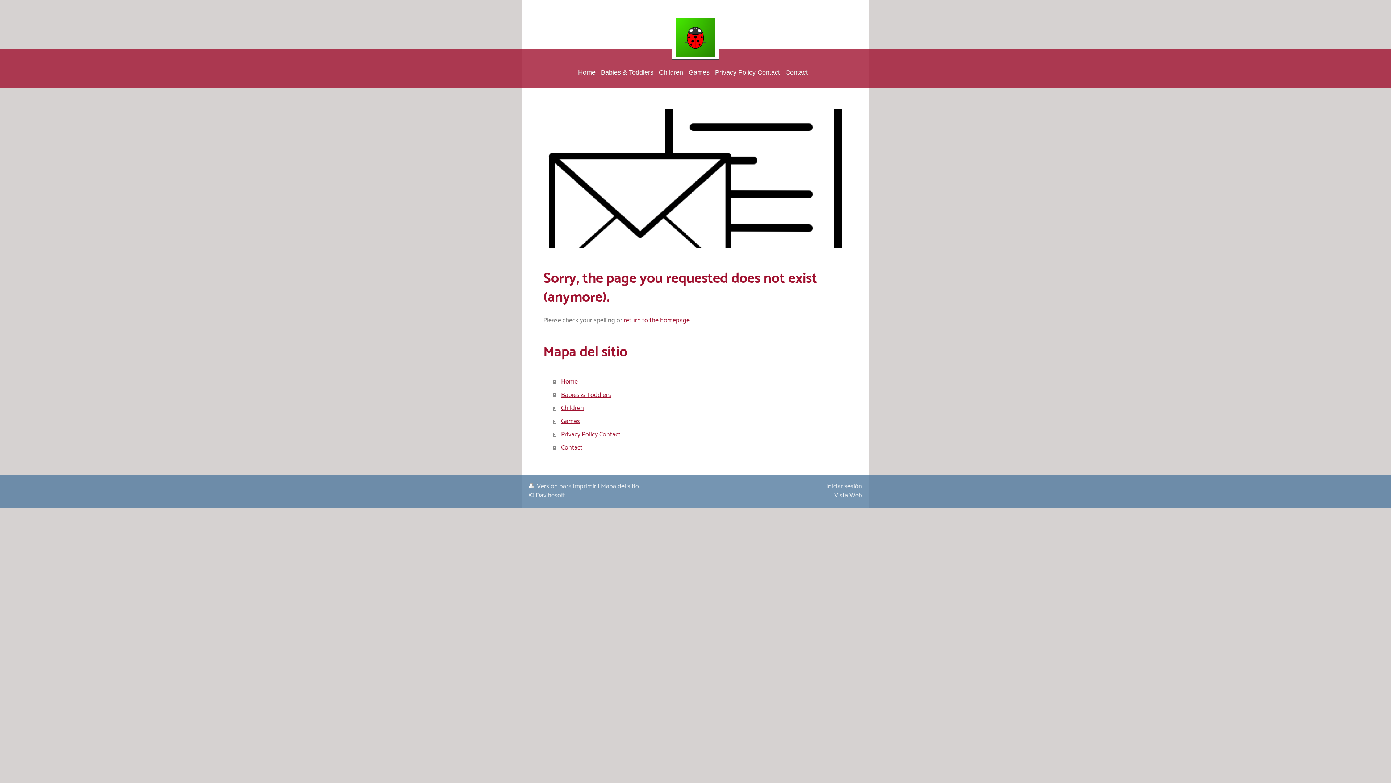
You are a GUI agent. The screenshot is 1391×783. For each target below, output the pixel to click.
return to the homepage (657, 320)
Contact (571, 447)
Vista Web (848, 495)
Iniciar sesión (844, 486)
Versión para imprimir (566, 486)
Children (572, 408)
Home (569, 381)
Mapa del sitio (620, 486)
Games (570, 421)
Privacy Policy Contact (591, 434)
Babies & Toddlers (586, 395)
